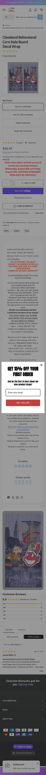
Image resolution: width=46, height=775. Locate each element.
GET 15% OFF (23, 403)
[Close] (41, 365)
